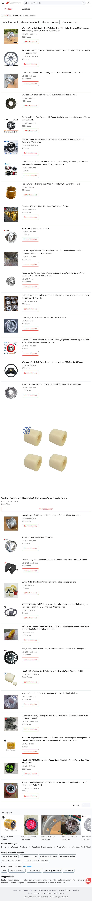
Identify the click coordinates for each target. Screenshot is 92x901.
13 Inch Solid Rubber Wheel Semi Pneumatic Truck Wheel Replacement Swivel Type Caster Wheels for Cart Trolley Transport (55, 627)
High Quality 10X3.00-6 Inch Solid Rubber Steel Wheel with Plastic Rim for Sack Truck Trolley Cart (56, 761)
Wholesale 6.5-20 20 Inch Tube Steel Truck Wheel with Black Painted (49, 95)
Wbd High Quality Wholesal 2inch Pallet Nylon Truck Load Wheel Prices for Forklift (34, 498)
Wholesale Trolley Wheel (48, 856)
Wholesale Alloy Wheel (67, 856)
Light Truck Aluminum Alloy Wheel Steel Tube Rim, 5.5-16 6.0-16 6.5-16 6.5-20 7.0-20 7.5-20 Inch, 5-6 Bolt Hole (55, 296)
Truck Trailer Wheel (34, 871)
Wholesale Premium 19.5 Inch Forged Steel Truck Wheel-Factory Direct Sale (52, 72)
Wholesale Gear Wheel (69, 22)
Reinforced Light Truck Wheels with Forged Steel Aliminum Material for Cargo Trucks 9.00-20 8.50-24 (56, 118)
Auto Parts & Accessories (42, 847)
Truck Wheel (62, 847)
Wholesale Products (19, 847)
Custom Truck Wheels (17, 871)
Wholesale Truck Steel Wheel (12, 861)
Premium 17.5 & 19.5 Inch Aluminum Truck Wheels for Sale (45, 206)
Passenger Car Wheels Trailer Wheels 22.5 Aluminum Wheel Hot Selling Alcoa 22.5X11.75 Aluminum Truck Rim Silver (53, 274)
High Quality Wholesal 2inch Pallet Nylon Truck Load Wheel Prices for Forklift (52, 671)
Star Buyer (61, 890)
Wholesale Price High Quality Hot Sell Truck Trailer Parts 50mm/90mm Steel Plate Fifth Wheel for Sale (55, 716)
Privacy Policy (52, 893)
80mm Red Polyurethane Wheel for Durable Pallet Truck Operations (49, 582)
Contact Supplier (30, 41)
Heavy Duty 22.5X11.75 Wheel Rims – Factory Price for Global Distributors (51, 515)
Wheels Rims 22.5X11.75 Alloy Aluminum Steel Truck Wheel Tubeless (49, 693)
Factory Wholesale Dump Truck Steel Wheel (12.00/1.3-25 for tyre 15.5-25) (51, 184)
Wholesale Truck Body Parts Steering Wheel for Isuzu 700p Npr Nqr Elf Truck (52, 362)
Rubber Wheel (68, 871)
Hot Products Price (30, 890)
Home (3, 847)
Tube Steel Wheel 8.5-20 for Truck (35, 228)
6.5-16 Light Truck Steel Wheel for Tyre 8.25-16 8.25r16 (44, 317)
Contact (61, 893)
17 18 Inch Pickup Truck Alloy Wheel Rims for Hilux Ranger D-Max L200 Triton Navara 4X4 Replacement (56, 51)
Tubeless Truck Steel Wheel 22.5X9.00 (37, 537)
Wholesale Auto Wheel (10, 856)
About (30, 893)
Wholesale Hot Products (47, 890)
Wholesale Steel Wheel (10, 22)
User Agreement (39, 893)
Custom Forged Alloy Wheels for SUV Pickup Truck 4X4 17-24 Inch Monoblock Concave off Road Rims (53, 140)
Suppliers (26, 9)
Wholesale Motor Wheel (29, 856)
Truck (4, 871)
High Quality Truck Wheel (52, 871)
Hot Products (17, 890)
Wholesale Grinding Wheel (30, 22)
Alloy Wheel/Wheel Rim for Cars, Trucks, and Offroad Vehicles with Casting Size (54, 648)
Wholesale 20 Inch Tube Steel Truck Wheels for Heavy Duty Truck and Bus (51, 384)
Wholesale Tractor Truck (50, 22)
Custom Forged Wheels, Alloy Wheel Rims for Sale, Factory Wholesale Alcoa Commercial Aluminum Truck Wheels (52, 252)
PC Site (68, 890)
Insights (76, 890)
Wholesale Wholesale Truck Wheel (36, 861)
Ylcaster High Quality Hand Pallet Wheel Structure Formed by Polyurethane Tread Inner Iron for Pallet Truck (54, 783)
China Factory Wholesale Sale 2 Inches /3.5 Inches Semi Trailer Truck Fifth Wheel (54, 559)
